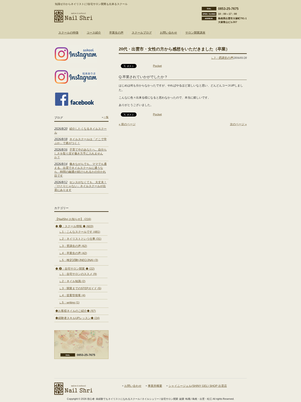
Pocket (157, 65)
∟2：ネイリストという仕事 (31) (80, 238)
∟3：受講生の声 (222, 57)
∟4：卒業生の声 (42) (73, 253)
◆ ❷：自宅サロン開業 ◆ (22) (75, 268)
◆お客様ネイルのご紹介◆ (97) (75, 310)
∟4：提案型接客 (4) (72, 295)
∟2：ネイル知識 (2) (72, 281)
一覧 (106, 117)
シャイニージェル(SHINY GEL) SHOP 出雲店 (198, 385)
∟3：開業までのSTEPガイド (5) (80, 288)
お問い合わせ (132, 385)
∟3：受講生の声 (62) (73, 246)
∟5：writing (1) (69, 302)
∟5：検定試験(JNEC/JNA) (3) (78, 260)
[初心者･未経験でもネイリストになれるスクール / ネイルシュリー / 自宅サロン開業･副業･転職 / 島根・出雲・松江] (73, 20)
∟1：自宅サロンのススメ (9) (78, 274)
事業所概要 (155, 385)
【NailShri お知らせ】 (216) (73, 219)
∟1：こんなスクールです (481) (79, 231)
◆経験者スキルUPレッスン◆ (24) (77, 318)
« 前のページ (127, 124)
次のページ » (238, 124)
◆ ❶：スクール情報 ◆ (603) (74, 226)
